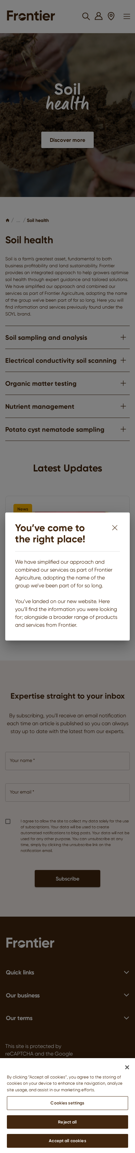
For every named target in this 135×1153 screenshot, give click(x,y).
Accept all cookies (67, 1140)
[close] (114, 527)
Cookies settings (67, 1102)
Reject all (67, 1121)
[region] (67, 1105)
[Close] (127, 1067)
